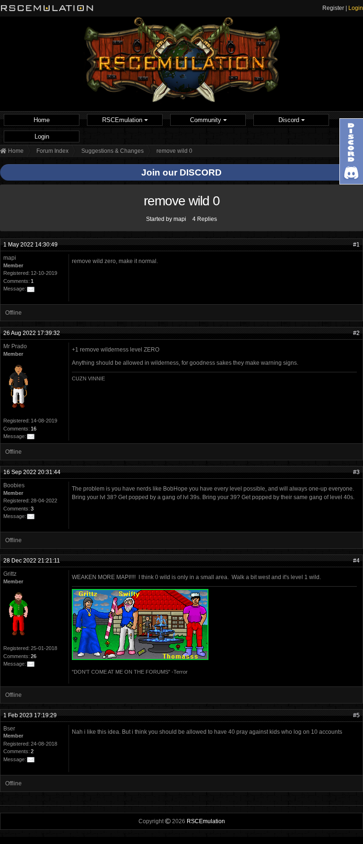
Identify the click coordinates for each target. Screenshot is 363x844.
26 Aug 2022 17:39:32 (31, 333)
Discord (289, 119)
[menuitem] (41, 120)
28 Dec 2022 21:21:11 (31, 560)
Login (355, 8)
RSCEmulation (123, 119)
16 (33, 428)
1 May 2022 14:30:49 (30, 244)
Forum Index (52, 151)
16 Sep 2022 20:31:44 (31, 472)
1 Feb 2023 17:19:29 (30, 715)
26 (33, 656)
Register (333, 8)
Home (42, 119)
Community (206, 119)
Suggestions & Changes (112, 151)
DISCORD (201, 172)
